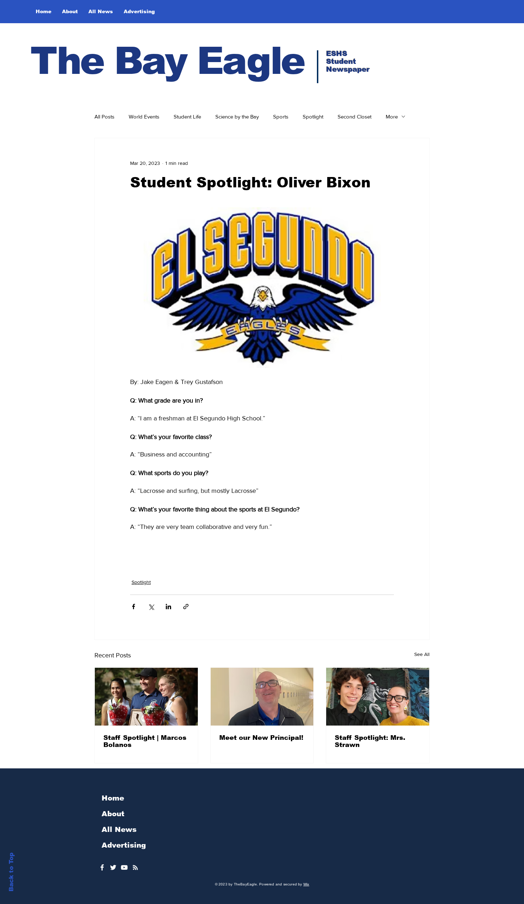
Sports (280, 116)
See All (422, 654)
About (113, 814)
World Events (144, 116)
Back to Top (11, 872)
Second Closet (354, 116)
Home (113, 798)
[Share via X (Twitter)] (151, 606)
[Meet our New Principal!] (262, 697)
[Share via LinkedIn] (168, 606)
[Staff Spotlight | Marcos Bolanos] (146, 697)
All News (119, 829)
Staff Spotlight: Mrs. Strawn (370, 741)
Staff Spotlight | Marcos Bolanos (144, 741)
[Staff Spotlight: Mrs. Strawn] (377, 697)
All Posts (104, 116)
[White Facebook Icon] (102, 867)
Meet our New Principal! (261, 737)
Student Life (187, 116)
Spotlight (313, 116)
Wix (306, 884)
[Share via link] (186, 606)
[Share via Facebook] (133, 606)
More (392, 116)
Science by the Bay (237, 116)
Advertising (124, 845)
